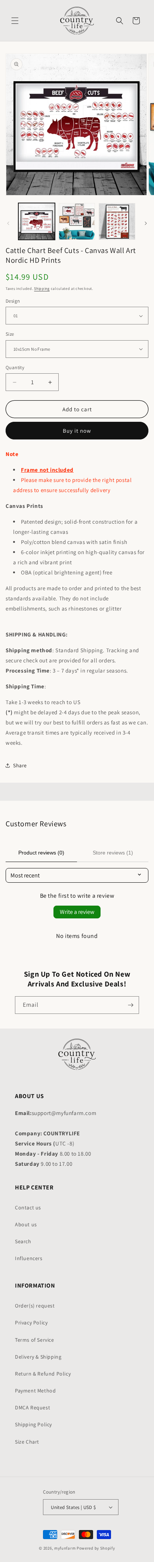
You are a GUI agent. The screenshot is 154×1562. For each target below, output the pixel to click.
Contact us (28, 1207)
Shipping (42, 288)
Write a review (77, 912)
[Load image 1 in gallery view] (36, 221)
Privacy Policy (31, 1322)
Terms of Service (34, 1339)
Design (13, 301)
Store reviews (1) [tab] (113, 853)
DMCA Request (32, 1407)
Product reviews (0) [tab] (41, 853)
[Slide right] (146, 223)
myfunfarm (65, 1548)
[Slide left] (8, 223)
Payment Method (35, 1390)
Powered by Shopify (96, 1548)
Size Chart (27, 1441)
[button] (15, 20)
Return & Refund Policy (43, 1373)
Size (10, 334)
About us (26, 1224)
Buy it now (77, 430)
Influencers (29, 1258)
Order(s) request (35, 1305)
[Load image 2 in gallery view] (77, 221)
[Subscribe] (130, 1005)
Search (23, 1241)
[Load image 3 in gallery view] (117, 221)
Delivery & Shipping (38, 1356)
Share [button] (20, 765)
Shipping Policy (33, 1424)
